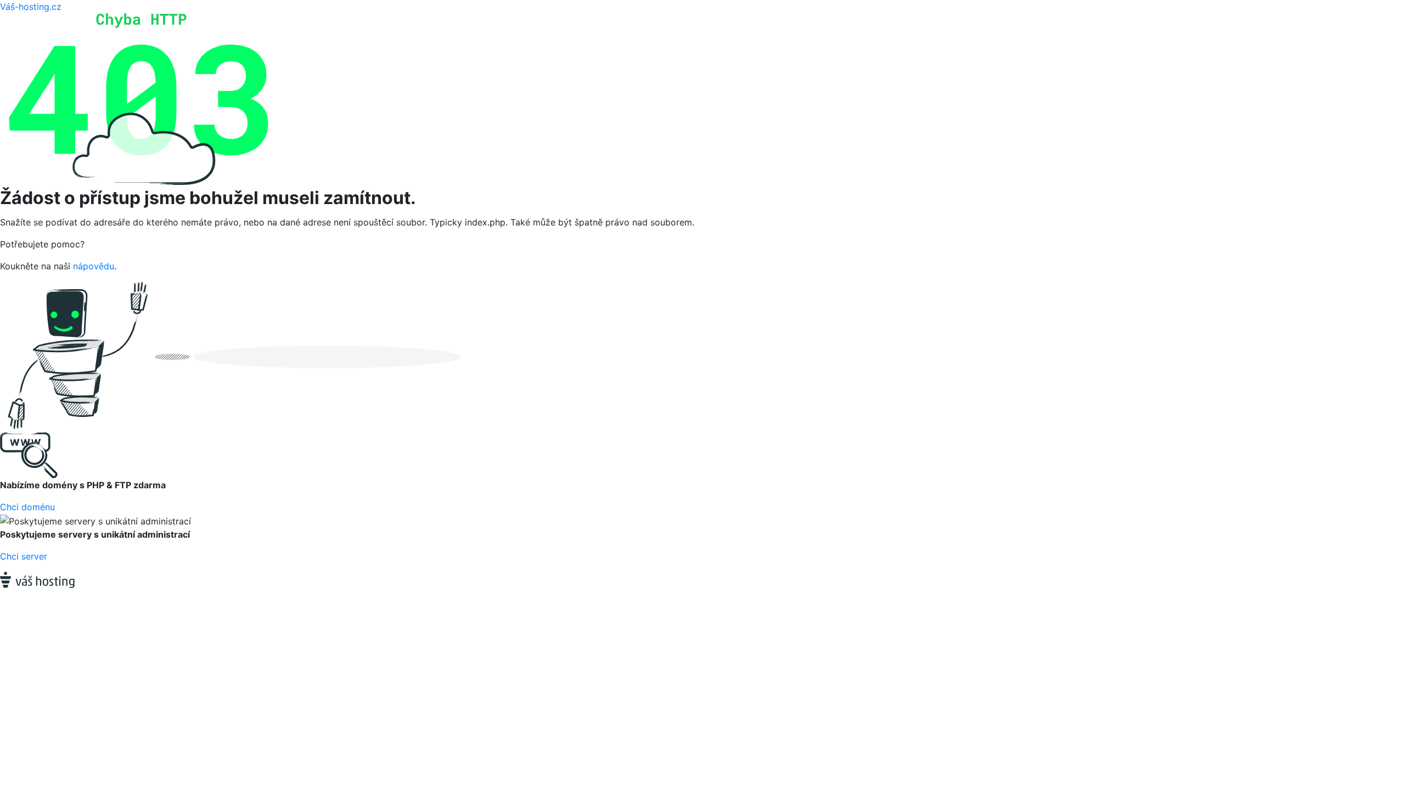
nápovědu (93, 266)
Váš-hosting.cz (30, 6)
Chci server (23, 556)
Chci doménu (27, 506)
